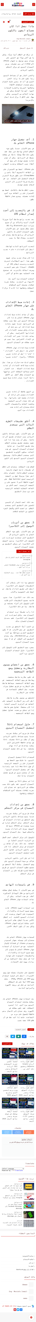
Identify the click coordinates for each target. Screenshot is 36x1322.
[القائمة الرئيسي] (33, 4)
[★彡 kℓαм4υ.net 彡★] (18, 4)
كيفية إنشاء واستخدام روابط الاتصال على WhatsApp (12, 1215)
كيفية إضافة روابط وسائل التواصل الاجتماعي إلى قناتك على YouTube (11, 14)
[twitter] (18, 1309)
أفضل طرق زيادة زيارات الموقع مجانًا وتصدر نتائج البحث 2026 (26, 1091)
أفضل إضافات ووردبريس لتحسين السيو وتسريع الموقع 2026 (10, 1091)
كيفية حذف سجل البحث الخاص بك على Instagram (17, 558)
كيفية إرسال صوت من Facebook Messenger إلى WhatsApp (13, 1206)
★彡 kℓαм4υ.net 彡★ (8, 1306)
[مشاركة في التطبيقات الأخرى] (7, 1036)
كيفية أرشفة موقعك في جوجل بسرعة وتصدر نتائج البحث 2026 (10, 1115)
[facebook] (21, 1309)
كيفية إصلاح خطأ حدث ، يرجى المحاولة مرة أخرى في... (17, 574)
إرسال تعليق (27, 1139)
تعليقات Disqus (7, 1132)
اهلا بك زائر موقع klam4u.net (25, 1269)
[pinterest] (15, 1309)
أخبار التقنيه (28, 22)
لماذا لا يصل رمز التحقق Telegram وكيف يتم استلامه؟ (12, 1196)
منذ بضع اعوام (17, 1184)
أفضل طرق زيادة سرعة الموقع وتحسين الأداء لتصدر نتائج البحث (27, 1116)
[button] (24, 1036)
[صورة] (29, 1186)
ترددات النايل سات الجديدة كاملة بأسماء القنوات (12, 1223)
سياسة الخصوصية (28, 1256)
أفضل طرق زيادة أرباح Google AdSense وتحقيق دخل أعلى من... (27, 1065)
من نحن (31, 1263)
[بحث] (2, 4)
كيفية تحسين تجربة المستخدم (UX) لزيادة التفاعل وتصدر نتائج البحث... (11, 1066)
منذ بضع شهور (25, 555)
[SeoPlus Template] (33, 1306)
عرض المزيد (7, 1043)
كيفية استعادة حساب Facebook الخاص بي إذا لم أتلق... (17, 566)
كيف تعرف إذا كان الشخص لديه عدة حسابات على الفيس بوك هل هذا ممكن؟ (12, 1188)
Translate (19, 1170)
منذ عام (19, 1220)
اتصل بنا (31, 1266)
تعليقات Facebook (18, 1132)
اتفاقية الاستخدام (28, 1259)
